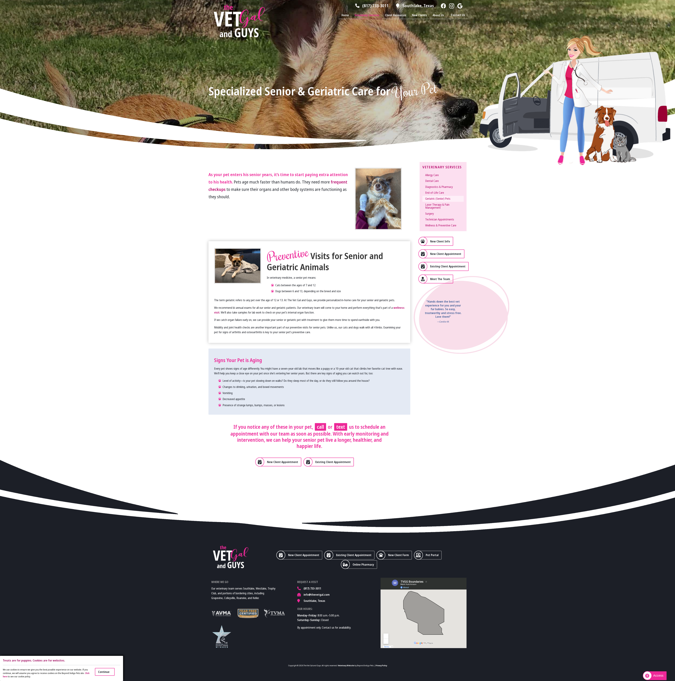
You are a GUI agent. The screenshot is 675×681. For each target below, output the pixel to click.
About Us (438, 15)
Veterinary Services (367, 15)
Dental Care (432, 181)
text (340, 426)
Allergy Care (432, 175)
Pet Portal (432, 555)
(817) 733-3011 (375, 5)
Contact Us (458, 15)
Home (345, 15)
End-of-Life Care (434, 193)
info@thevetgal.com (317, 595)
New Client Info (440, 241)
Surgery (429, 214)
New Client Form (398, 555)
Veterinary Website (346, 665)
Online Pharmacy (363, 564)
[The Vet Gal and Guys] (239, 21)
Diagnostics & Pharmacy (439, 187)
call (320, 426)
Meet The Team (440, 279)
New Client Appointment (445, 254)
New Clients (419, 15)
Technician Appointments (439, 219)
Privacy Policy (381, 665)
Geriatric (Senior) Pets (437, 199)
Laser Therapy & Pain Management (437, 206)
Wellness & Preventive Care (440, 225)
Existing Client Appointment (447, 266)
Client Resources (395, 15)
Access (658, 675)
